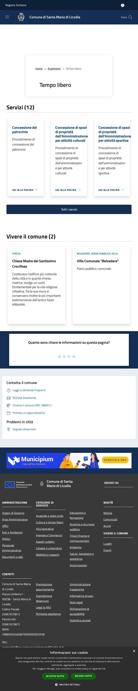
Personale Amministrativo (11, 548)
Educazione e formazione (78, 515)
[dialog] (69, 669)
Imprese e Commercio (49, 535)
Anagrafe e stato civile (49, 516)
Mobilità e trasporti (47, 555)
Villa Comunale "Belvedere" (98, 261)
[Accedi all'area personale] (123, 5)
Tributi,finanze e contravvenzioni (79, 538)
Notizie (108, 513)
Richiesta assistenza (48, 614)
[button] (69, 684)
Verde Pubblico (101, 253)
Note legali (76, 602)
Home (38, 68)
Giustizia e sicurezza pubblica (82, 526)
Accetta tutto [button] (55, 676)
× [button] (134, 651)
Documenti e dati (12, 557)
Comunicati (110, 519)
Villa (115, 253)
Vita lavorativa (45, 529)
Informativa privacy (81, 596)
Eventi (107, 550)
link (103, 668)
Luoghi (108, 544)
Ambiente (76, 547)
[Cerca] (130, 17)
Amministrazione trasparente (80, 587)
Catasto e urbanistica (49, 548)
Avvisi (107, 526)
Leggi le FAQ (43, 607)
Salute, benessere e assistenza (82, 556)
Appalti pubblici (45, 542)
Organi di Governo (13, 513)
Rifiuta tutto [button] (83, 676)
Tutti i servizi (69, 209)
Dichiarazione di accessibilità (79, 611)
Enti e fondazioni (12, 532)
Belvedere (83, 253)
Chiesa (16, 253)
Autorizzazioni (78, 565)
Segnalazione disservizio (44, 598)
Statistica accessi (80, 620)
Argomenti (54, 68)
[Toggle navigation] (7, 17)
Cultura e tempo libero (49, 522)
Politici (6, 539)
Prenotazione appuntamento (45, 587)
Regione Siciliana (15, 5)
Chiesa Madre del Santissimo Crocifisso (34, 263)
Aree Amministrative (15, 519)
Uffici (5, 526)
